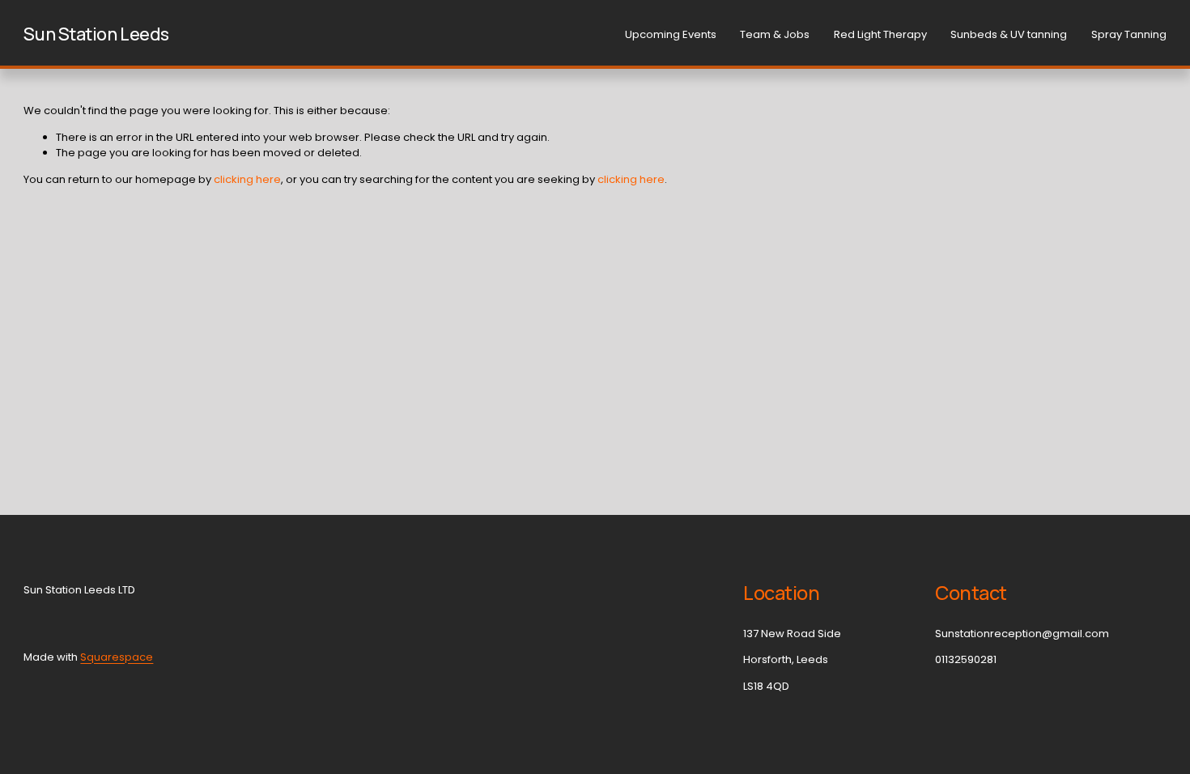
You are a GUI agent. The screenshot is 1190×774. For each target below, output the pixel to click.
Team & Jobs (775, 34)
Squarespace (116, 657)
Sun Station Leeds (96, 34)
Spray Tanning (1129, 34)
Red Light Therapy (880, 34)
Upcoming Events (670, 34)
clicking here (247, 179)
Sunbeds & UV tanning (1008, 34)
